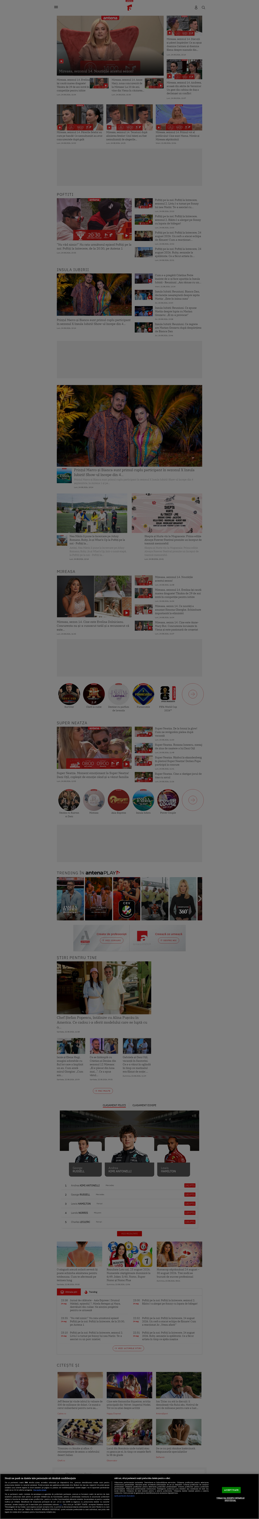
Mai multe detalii (39, 1490)
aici (60, 1504)
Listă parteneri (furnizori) (124, 1496)
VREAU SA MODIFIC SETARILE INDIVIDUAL (230, 1499)
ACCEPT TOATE (231, 1490)
